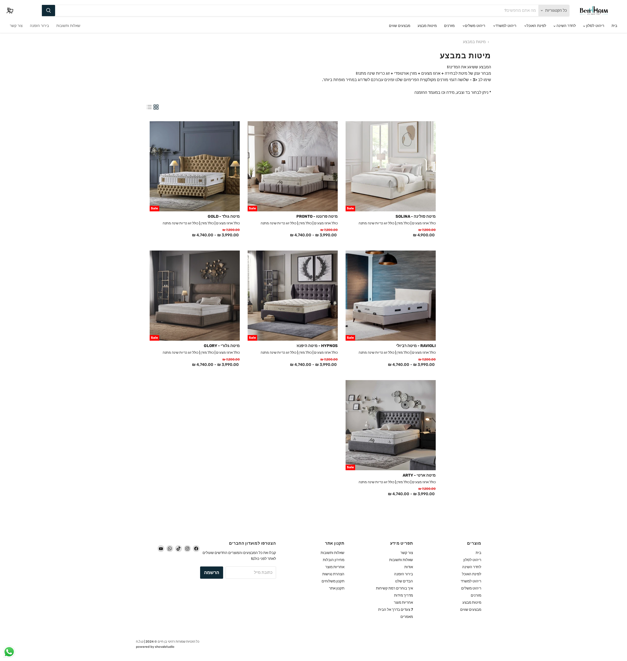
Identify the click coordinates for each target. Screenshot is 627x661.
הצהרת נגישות (333, 574)
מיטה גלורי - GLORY (222, 345)
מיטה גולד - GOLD (224, 216)
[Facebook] (196, 548)
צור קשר (16, 26)
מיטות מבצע (427, 26)
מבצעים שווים (399, 26)
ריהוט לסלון (594, 26)
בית (614, 26)
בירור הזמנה (39, 26)
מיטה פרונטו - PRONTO (317, 216)
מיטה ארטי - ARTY (419, 475)
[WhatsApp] (169, 548)
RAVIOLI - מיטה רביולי (416, 345)
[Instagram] (187, 548)
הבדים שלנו (404, 581)
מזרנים (449, 26)
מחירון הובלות (333, 560)
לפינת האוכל (536, 26)
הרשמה (211, 572)
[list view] (149, 107)
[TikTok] (178, 548)
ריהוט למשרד (505, 26)
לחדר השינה (565, 26)
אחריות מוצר (403, 602)
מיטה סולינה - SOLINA (416, 216)
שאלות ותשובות (68, 26)
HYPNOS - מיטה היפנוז (317, 345)
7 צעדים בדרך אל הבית (395, 609)
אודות (408, 567)
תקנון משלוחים (333, 581)
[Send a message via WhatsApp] (9, 652)
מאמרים (406, 616)
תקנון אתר (336, 588)
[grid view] (156, 107)
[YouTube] (160, 548)
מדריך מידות (403, 595)
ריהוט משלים (474, 26)
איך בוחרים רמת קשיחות (394, 588)
